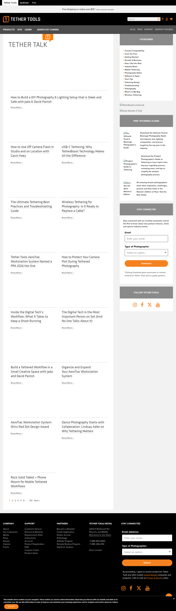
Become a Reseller (66, 528)
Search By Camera (48, 29)
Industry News (131, 66)
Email (128, 232)
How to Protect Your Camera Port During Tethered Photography (81, 261)
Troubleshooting (132, 85)
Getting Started (131, 57)
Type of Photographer (137, 246)
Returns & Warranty (34, 531)
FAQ (27, 546)
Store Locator (95, 550)
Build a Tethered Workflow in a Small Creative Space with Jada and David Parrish (32, 371)
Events (6, 540)
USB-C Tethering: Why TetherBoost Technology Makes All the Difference (83, 151)
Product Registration (34, 543)
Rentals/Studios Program (68, 543)
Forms (6, 546)
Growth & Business (133, 60)
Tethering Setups (132, 82)
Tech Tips (129, 79)
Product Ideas (31, 553)
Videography (130, 88)
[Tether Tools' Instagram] (125, 589)
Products (9, 29)
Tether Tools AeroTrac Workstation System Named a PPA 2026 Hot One (31, 261)
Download (146, 263)
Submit (147, 562)
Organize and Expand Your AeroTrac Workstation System (80, 371)
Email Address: (130, 532)
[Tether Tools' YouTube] (147, 589)
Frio (34, 3)
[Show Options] (165, 252)
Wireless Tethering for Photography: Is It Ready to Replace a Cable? (80, 206)
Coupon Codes (32, 550)
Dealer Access (64, 534)
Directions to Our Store (100, 534)
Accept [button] (11, 606)
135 (30, 500)
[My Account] (167, 19)
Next (36, 500)
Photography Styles (133, 72)
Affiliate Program (65, 540)
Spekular (24, 3)
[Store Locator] (163, 19)
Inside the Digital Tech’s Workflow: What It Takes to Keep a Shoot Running (29, 316)
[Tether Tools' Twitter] (140, 589)
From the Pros (131, 53)
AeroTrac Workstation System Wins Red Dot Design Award (31, 424)
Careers (6, 543)
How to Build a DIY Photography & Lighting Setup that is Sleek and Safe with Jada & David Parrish (56, 99)
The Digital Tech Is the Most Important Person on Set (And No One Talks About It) (82, 316)
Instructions (30, 537)
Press (5, 537)
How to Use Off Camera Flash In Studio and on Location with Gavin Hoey (32, 151)
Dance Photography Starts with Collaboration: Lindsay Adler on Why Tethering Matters (83, 426)
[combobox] (145, 252)
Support (148, 29)
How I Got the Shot (133, 63)
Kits (19, 29)
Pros (139, 29)
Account (29, 540)
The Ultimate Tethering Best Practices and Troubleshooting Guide (31, 206)
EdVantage (62, 537)
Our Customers (10, 531)
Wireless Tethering (133, 95)
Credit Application (65, 531)
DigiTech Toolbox (164, 29)
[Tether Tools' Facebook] (133, 589)
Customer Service (33, 528)
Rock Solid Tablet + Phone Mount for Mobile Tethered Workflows (29, 481)
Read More (16, 107)
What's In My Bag (132, 91)
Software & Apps (132, 76)
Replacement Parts (34, 534)
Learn (28, 29)
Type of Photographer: (134, 546)
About (6, 528)
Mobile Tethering (132, 69)
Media (6, 534)
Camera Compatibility (134, 50)
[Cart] (171, 19)
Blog (132, 29)
